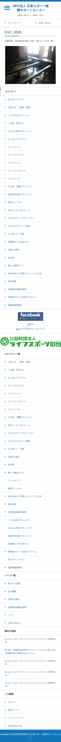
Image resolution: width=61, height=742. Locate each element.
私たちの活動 (14, 583)
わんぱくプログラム (17, 139)
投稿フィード (14, 710)
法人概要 (12, 591)
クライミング (14, 163)
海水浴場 (12, 281)
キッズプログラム (16, 155)
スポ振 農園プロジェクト (20, 186)
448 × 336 (34, 41)
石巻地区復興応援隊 (17, 289)
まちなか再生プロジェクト (20, 131)
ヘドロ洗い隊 (47, 41)
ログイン (12, 702)
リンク (11, 615)
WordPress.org (14, 726)
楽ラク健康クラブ (16, 265)
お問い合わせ (14, 623)
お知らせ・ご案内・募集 (19, 107)
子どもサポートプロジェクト (21, 218)
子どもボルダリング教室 (19, 226)
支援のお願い (14, 249)
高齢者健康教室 (15, 305)
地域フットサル (15, 202)
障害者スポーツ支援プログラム (22, 297)
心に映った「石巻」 (17, 234)
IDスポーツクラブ (16, 99)
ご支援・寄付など (16, 123)
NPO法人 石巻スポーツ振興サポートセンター (31, 8)
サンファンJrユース (17, 170)
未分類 (11, 257)
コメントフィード (16, 718)
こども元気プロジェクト (19, 115)
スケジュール (14, 178)
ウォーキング (14, 147)
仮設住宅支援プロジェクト (20, 194)
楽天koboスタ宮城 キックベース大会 (24, 273)
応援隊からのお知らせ (18, 242)
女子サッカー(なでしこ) (19, 210)
